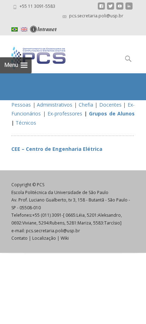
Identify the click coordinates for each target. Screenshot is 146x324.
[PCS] (33, 56)
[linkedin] (129, 8)
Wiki (65, 238)
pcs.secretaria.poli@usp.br (53, 231)
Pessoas (21, 104)
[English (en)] (24, 28)
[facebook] (101, 8)
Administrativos (54, 104)
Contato (19, 238)
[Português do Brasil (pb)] (14, 28)
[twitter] (110, 8)
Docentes (110, 104)
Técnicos (26, 122)
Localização (44, 238)
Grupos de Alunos (112, 113)
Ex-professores (64, 113)
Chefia (86, 104)
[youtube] (119, 8)
